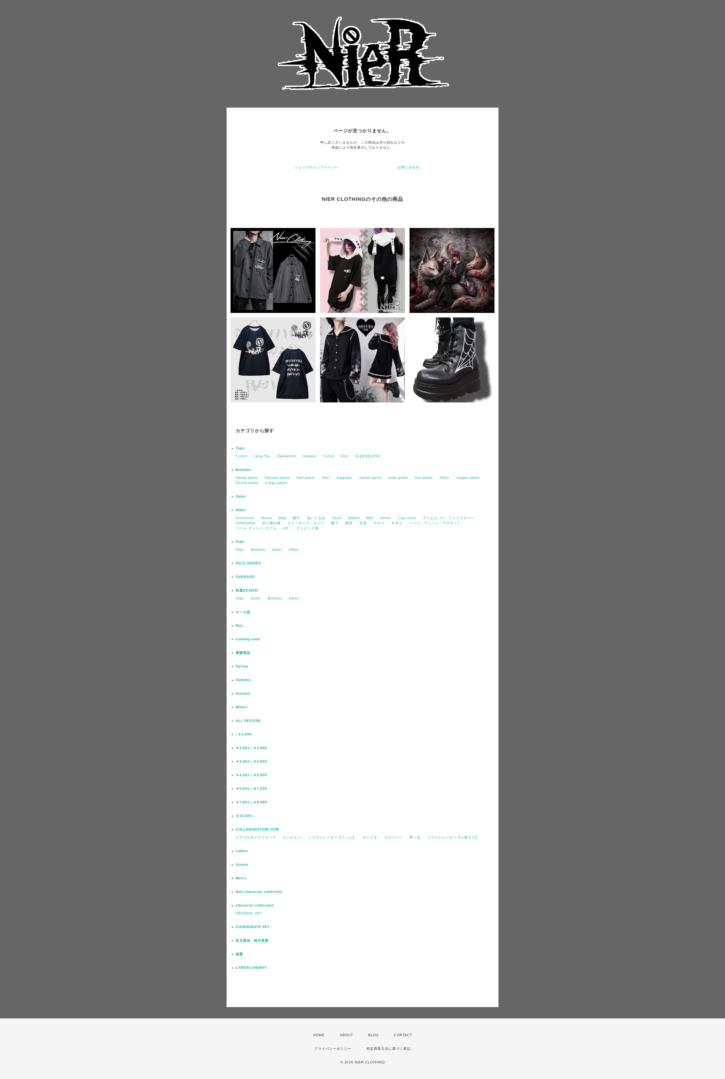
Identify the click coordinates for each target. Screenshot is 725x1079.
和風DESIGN (247, 590)
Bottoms (243, 470)
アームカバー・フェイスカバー (448, 518)
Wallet (354, 518)
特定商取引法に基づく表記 (388, 1049)
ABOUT (346, 1035)
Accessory (245, 518)
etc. (286, 528)
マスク (379, 523)
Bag (282, 518)
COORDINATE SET (253, 927)
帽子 (296, 518)
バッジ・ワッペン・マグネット (435, 523)
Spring (242, 666)
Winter (242, 707)
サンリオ (370, 837)
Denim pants (247, 483)
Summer (243, 680)
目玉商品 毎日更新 (252, 940)
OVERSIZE (245, 577)
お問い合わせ (408, 167)
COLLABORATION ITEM (257, 829)
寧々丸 (415, 837)
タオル (396, 523)
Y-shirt (328, 456)
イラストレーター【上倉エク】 (453, 837)
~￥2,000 (244, 734)
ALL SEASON (248, 721)
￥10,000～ (245, 816)
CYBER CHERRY (251, 968)
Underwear (245, 523)
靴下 (334, 523)
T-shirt (241, 456)
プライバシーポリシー (332, 1049)
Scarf (337, 518)
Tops (240, 448)
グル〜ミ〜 (393, 837)
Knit (344, 456)
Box (239, 626)
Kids (240, 542)
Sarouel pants (277, 478)
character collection (255, 905)
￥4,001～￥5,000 (251, 775)
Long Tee (262, 456)
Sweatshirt (286, 456)
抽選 (239, 954)
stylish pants (370, 478)
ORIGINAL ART (249, 913)
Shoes (266, 518)
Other (444, 478)
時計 (370, 518)
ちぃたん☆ (292, 837)
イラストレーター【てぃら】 (332, 837)
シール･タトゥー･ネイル (256, 528)
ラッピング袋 (308, 528)
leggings (344, 478)
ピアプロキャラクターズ (256, 837)
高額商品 (243, 653)
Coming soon (248, 639)
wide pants (398, 478)
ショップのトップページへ (317, 167)
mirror (386, 518)
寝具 (349, 523)
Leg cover (407, 518)
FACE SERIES (248, 563)
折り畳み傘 (271, 523)
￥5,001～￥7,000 (251, 789)
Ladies (242, 851)
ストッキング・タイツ (305, 523)
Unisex (242, 865)
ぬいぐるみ (316, 518)
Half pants (306, 478)
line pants (424, 478)
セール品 (243, 612)
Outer (241, 496)
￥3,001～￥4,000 (251, 762)
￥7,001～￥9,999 (251, 802)
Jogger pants (468, 478)
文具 (363, 523)
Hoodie (309, 456)
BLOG (373, 1035)
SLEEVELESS (367, 456)
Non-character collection (259, 892)
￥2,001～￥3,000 (251, 748)
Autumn (243, 694)
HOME (319, 1035)
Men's (241, 878)
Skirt (326, 478)
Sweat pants (247, 478)
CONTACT (403, 1035)
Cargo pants (276, 483)
